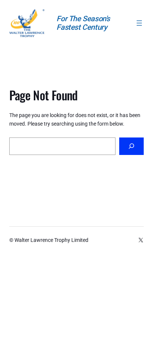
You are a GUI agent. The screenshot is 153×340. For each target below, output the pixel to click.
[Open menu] (139, 23)
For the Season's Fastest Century (83, 23)
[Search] (131, 146)
